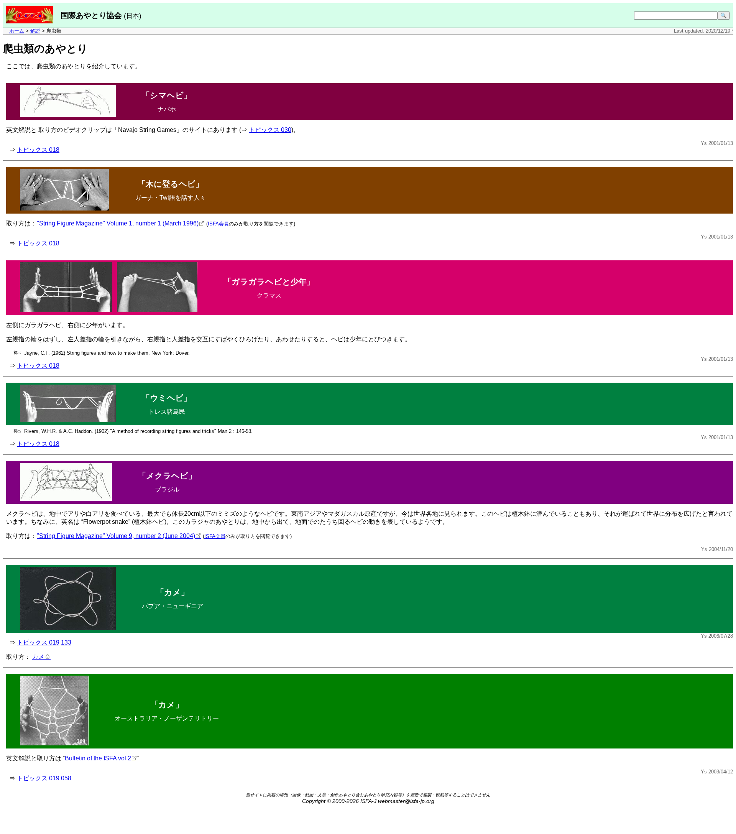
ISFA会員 (218, 224)
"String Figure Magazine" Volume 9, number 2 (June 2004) (116, 536)
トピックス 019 (38, 642)
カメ (38, 656)
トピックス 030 (270, 130)
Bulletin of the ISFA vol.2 (98, 758)
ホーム (16, 31)
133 (66, 642)
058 (66, 778)
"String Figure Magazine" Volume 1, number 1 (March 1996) (118, 223)
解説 (35, 31)
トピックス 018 (38, 149)
